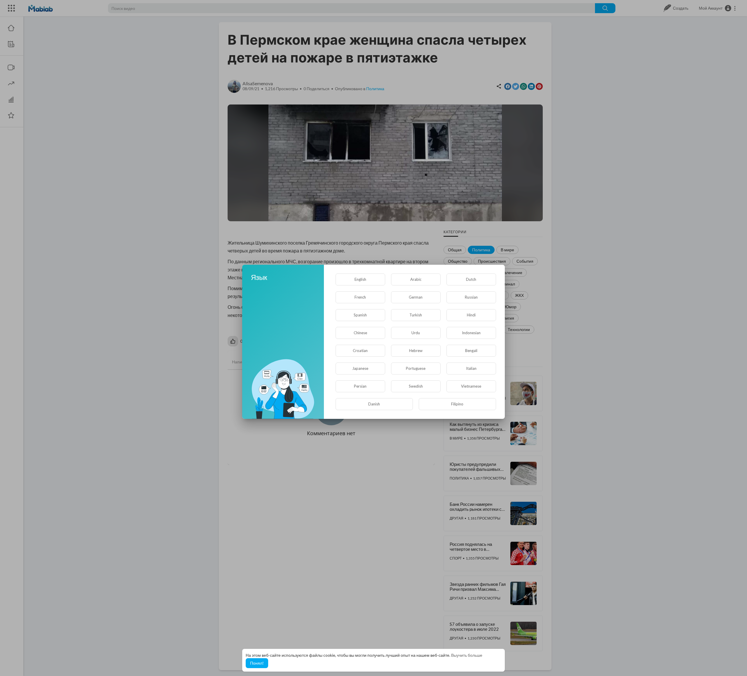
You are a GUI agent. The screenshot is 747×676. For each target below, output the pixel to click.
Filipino (457, 404)
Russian (471, 297)
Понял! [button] (257, 663)
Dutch (471, 279)
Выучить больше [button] (466, 655)
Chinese (360, 332)
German (416, 297)
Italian (471, 368)
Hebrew (416, 350)
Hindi (471, 315)
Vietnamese (471, 386)
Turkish (415, 315)
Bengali (471, 350)
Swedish (416, 386)
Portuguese (415, 368)
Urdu (415, 332)
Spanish (360, 315)
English (360, 279)
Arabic (415, 279)
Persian (360, 386)
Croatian (360, 350)
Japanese (360, 368)
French (360, 297)
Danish (374, 404)
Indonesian (471, 332)
